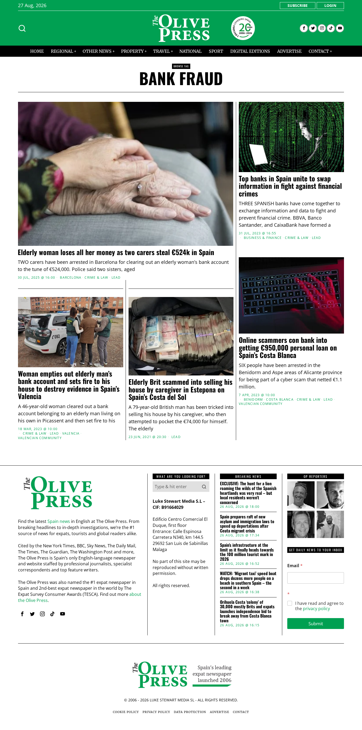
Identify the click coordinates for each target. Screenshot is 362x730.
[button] (204, 486)
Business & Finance (263, 238)
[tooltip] (304, 28)
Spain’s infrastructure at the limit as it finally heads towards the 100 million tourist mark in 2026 (247, 552)
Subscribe (298, 5)
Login (330, 5)
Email (295, 565)
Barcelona (70, 278)
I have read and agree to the (319, 606)
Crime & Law (96, 278)
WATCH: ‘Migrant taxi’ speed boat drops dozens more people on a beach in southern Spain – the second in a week (248, 580)
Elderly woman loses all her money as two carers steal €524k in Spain (116, 252)
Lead (116, 278)
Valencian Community (40, 438)
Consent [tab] (101, 324)
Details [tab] (181, 324)
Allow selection (181, 416)
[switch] (151, 391)
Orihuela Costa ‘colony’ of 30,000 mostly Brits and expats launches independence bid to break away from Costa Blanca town (247, 611)
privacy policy (316, 608)
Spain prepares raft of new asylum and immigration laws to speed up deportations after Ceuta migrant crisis (247, 523)
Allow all (257, 416)
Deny (105, 416)
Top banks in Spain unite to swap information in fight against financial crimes (290, 186)
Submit (315, 623)
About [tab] (260, 324)
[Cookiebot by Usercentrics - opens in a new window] (271, 307)
